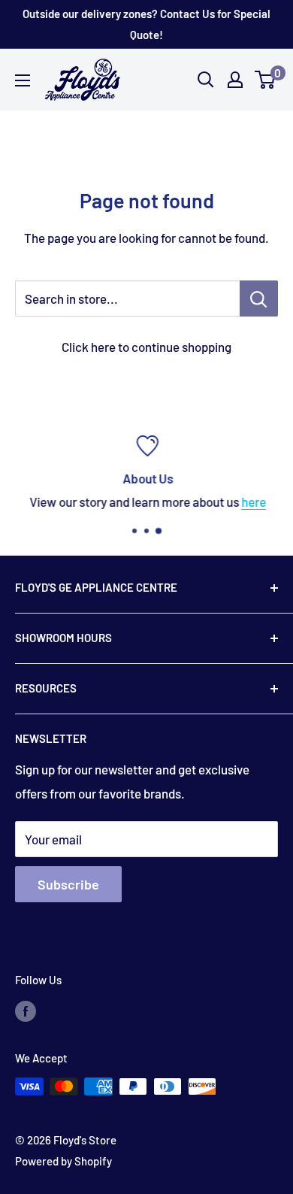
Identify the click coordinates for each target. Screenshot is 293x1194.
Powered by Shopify (63, 1161)
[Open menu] (22, 80)
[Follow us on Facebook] (25, 1010)
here (252, 501)
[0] (265, 80)
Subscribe (68, 884)
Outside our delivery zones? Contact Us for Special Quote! (146, 24)
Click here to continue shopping (146, 346)
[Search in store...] (259, 298)
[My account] (235, 79)
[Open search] (206, 79)
